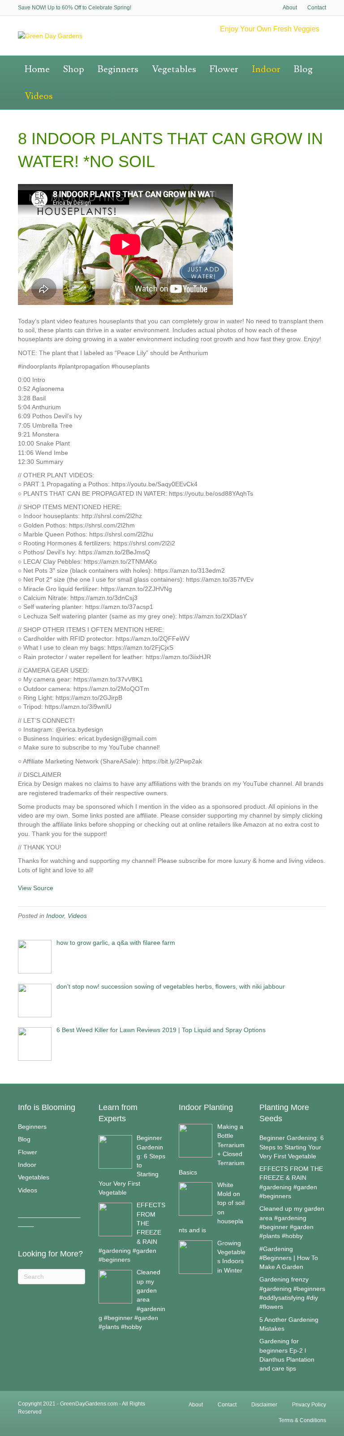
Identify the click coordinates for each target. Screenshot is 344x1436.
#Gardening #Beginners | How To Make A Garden (288, 1258)
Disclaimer (264, 1405)
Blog (303, 69)
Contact (316, 7)
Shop (73, 69)
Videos (39, 96)
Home (37, 69)
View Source (35, 888)
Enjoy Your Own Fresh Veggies (269, 29)
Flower (224, 69)
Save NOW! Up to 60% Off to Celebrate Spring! (74, 7)
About (290, 7)
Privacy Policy (309, 1405)
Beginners (118, 69)
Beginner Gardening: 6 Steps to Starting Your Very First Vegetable (291, 1147)
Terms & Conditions (302, 1420)
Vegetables (174, 69)
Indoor (266, 69)
